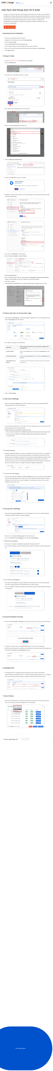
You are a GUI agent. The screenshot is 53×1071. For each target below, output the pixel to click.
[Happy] (22, 739)
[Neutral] (25, 739)
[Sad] (27, 739)
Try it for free (10, 27)
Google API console (14, 60)
